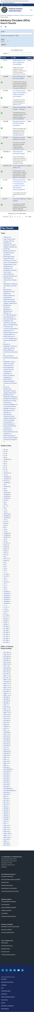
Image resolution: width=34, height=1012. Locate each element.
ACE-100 (6, 662)
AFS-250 (6, 720)
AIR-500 (5, 812)
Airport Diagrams (5, 904)
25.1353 (5, 634)
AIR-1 (5, 796)
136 (4, 504)
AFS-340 (6, 701)
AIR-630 (5, 818)
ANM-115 (6, 687)
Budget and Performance (7, 982)
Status (30, 57)
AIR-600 (5, 660)
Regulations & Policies (12, 15)
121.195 (5, 574)
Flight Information (8, 424)
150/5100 (6, 492)
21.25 (5, 609)
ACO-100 (6, 714)
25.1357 (5, 636)
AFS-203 (6, 773)
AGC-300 (6, 794)
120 (4, 451)
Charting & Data (5, 882)
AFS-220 (6, 681)
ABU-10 (5, 757)
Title (14, 57)
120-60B (5, 76)
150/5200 (6, 477)
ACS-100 (6, 736)
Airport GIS (6, 379)
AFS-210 (6, 718)
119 (4, 531)
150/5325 (6, 597)
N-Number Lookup (5, 948)
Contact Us (4, 866)
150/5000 (6, 494)
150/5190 (6, 514)
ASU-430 (6, 845)
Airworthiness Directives (10, 352)
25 (4, 461)
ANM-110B (6, 833)
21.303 (5, 611)
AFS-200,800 (7, 769)
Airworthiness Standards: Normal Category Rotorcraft (9, 416)
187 (4, 539)
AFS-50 (5, 722)
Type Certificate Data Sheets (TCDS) (10, 891)
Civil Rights (4, 985)
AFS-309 (6, 782)
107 (4, 570)
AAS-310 (6, 755)
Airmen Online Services (7, 945)
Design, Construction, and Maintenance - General (9, 252)
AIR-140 (5, 802)
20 (4, 449)
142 (4, 587)
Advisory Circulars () (26, 15)
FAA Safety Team (5, 951)
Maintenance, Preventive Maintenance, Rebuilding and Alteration (7, 309)
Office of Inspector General (8, 996)
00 (4, 463)
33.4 (4, 525)
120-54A (5, 107)
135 (4, 475)
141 (4, 586)
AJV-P (5, 747)
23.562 (5, 621)
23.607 (5, 622)
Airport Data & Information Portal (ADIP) (10, 879)
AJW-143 (6, 825)
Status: (3, 39)
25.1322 (5, 630)
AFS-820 (6, 691)
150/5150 (6, 593)
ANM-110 (6, 679)
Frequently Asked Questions (8, 954)
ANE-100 (6, 831)
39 (4, 502)
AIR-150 (5, 804)
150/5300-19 (6, 151)
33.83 (5, 550)
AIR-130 (5, 677)
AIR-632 (5, 819)
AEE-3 (5, 765)
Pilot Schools (7, 430)
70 (4, 564)
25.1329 (5, 632)
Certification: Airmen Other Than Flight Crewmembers (9, 363)
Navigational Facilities (9, 398)
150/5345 (6, 459)
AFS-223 (6, 775)
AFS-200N (6, 771)
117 (4, 510)
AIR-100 (5, 674)
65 (4, 484)
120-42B (5, 121)
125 (4, 578)
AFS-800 (6, 658)
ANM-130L (6, 837)
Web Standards (5, 1008)
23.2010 (5, 619)
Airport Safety (7, 274)
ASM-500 (6, 751)
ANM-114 (6, 712)
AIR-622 (5, 816)
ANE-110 (6, 683)
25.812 (5, 545)
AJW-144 (6, 827)
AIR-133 (5, 798)
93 (4, 566)
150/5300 (6, 482)
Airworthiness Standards (10, 357)
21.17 (5, 506)
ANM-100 (6, 664)
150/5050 (6, 535)
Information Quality (5, 991)
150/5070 (6, 537)
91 (4, 453)
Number (3, 57)
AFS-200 (6, 656)
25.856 (5, 547)
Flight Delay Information (7, 885)
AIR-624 (5, 726)
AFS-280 (6, 781)
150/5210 (6, 473)
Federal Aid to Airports (10, 280)
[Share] (1, 26)
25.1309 (5, 628)
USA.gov (3, 1002)
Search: (3, 31)
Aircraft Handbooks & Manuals (8, 901)
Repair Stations (7, 350)
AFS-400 (6, 670)
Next (29, 216)
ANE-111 (6, 675)
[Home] (11, 10)
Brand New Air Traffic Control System (10, 926)
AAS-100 (6, 654)
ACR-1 (5, 759)
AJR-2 (5, 728)
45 (4, 556)
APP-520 (6, 839)
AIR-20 (5, 806)
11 (4, 572)
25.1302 (5, 626)
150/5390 (6, 601)
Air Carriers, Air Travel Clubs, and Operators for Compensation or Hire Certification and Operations (10, 264)
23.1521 (5, 543)
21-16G (5, 180)
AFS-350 (6, 710)
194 (4, 541)
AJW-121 (6, 749)
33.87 (5, 552)
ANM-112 (6, 695)
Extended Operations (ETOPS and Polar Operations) (19, 123)
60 (4, 562)
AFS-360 (6, 786)
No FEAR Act (4, 994)
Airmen (5, 387)
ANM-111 (6, 693)
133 (4, 580)
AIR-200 (5, 697)
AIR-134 (5, 800)
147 (4, 589)
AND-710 (6, 829)
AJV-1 (5, 823)
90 (4, 457)
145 (4, 490)
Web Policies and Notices (7, 1005)
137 (4, 584)
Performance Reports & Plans (8, 916)
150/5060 (6, 591)
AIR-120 (5, 672)
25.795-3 (5, 137)
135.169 (5, 582)
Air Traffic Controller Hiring (7, 932)
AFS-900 (6, 746)
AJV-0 (5, 821)
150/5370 (6, 486)
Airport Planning (8, 336)
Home (3, 15)
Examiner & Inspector (6, 910)
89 (4, 527)
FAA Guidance (4, 913)
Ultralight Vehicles (8, 408)
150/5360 (6, 515)
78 (26, 216)
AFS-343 (6, 784)
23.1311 (5, 617)
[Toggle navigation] (31, 10)
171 (4, 605)
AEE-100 (6, 707)
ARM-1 (5, 841)
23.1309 (5, 615)
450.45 (5, 560)
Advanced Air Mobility (6, 929)
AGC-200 (6, 792)
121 (4, 471)
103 (4, 529)
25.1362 (5, 640)
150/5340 (6, 498)
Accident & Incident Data (7, 876)
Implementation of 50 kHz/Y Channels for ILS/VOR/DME (19, 62)
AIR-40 (5, 724)
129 (4, 512)
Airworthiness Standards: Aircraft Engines (8, 291)
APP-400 (6, 689)
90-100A (5, 90)
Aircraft (5, 249)
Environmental (7, 356)
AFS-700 (6, 742)
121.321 (5, 576)
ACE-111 (6, 709)
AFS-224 (6, 777)
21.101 (5, 607)
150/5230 (6, 595)
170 (4, 519)
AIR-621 (5, 814)
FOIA (2, 988)
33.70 (5, 500)
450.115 (5, 558)
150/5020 (6, 533)
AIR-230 (5, 810)
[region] (17, 132)
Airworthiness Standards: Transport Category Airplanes (9, 245)
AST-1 (5, 666)
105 (4, 568)
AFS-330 (6, 740)
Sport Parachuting (8, 435)
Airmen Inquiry (4, 942)
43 (4, 465)
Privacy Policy (4, 999)
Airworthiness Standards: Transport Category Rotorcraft (9, 391)
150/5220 (6, 478)
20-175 (5, 198)
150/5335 (6, 599)
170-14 (5, 60)
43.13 (5, 554)
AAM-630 (6, 753)
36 (4, 508)
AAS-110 (6, 734)
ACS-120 (6, 761)
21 (4, 455)
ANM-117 (6, 835)
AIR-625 (5, 699)
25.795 (5, 480)
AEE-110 (6, 763)
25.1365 (5, 642)
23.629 (5, 624)
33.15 (5, 521)
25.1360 (5, 638)
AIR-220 (5, 808)
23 (4, 469)
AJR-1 (5, 705)
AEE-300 (6, 767)
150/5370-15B (7, 165)
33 (4, 488)
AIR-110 (5, 685)
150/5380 (6, 517)
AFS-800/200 (7, 788)
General (5, 344)
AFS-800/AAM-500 (9, 790)
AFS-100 (6, 716)
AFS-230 (6, 738)
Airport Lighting (7, 295)
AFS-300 (6, 652)
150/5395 (6, 603)
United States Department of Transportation (13, 5)
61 (4, 467)
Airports (5, 237)
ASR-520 (6, 843)
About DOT (3, 979)
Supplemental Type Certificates (9, 888)
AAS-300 (6, 668)
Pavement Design (8, 319)
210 (4, 613)
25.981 (5, 549)
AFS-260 (6, 779)
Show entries (17, 50)
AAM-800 (6, 732)
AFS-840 (6, 744)
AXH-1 (5, 730)
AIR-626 (5, 703)
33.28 (5, 523)
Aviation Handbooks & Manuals (8, 907)
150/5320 (6, 496)
